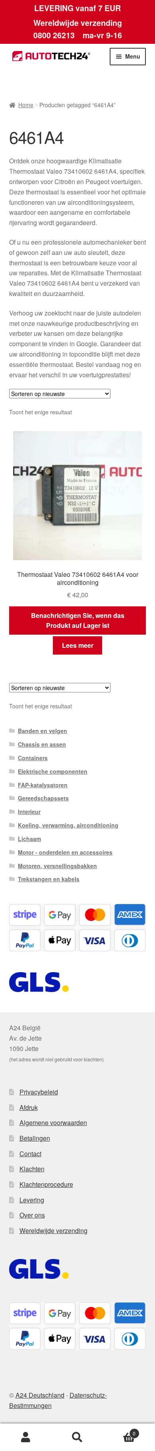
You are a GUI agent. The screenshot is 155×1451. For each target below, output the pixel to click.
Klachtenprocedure (46, 1184)
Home (25, 105)
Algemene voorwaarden (53, 1122)
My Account (26, 1437)
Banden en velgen (42, 731)
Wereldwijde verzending (53, 1230)
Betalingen (34, 1138)
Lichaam (29, 839)
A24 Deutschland (39, 1395)
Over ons (32, 1215)
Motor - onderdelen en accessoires (65, 852)
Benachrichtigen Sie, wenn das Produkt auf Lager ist (77, 620)
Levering (31, 1199)
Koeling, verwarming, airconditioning (68, 825)
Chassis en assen (42, 744)
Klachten (32, 1168)
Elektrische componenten (52, 771)
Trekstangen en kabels (48, 879)
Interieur (29, 812)
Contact (30, 1153)
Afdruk (28, 1107)
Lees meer (77, 645)
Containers (33, 758)
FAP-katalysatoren (43, 785)
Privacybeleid (38, 1091)
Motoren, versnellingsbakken (57, 866)
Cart (119, 1430)
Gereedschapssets (43, 798)
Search (77, 1437)
